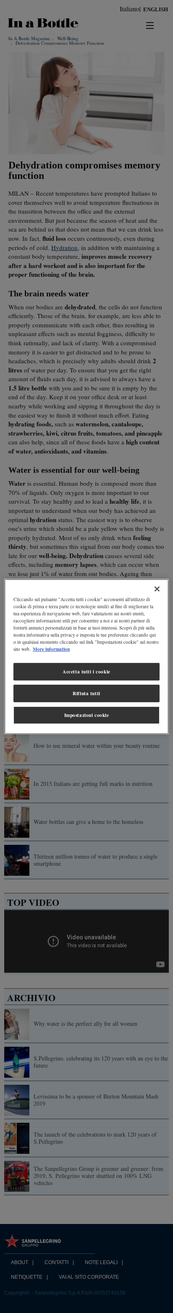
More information (51, 649)
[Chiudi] (157, 588)
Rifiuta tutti (86, 693)
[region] (86, 656)
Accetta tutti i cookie (86, 671)
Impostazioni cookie (86, 715)
